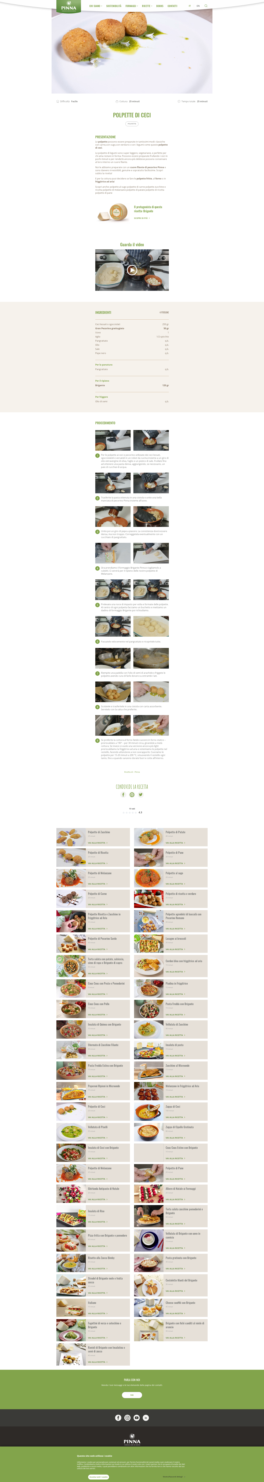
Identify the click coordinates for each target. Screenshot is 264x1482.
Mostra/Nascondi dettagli (173, 1477)
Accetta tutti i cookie (99, 1477)
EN (198, 5)
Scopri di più (141, 218)
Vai (132, 1395)
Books (159, 6)
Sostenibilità (113, 6)
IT (190, 5)
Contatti (172, 6)
